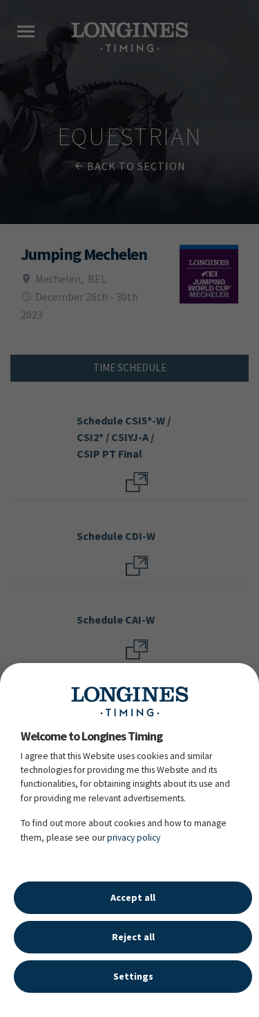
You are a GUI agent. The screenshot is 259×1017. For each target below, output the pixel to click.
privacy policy (133, 837)
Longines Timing (130, 701)
